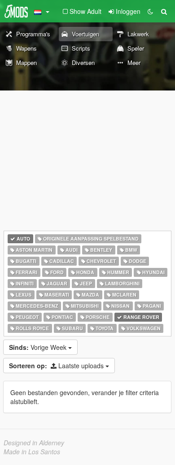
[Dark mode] (150, 11)
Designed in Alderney (34, 442)
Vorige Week (38, 347)
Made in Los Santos (32, 451)
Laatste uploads (57, 365)
